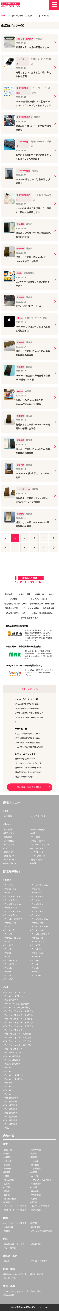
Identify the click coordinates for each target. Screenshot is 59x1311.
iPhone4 (7, 975)
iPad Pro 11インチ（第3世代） (18, 1037)
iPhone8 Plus (37, 949)
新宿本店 (8, 1150)
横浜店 (7, 1191)
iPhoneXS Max (38, 941)
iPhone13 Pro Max (39, 919)
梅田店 (34, 1223)
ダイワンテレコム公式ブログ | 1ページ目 (31, 15)
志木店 (34, 1187)
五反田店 (8, 1161)
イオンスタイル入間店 (41, 1180)
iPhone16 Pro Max (12, 896)
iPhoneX (8, 949)
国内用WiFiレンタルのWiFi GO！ (28, 772)
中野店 (7, 1157)
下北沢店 (35, 1161)
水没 (33, 833)
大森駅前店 (36, 1168)
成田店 (34, 1202)
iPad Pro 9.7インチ (12, 1052)
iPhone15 (35, 908)
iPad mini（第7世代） (14, 996)
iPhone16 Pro (37, 896)
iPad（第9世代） (11, 1101)
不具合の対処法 (11, 608)
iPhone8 (7, 953)
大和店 (7, 1195)
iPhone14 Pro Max (12, 911)
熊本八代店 (9, 1295)
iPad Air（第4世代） (13, 1060)
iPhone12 (8, 934)
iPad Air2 (8, 1068)
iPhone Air (35, 889)
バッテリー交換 (38, 816)
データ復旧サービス (29, 618)
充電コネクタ (37, 859)
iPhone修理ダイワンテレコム (27, 704)
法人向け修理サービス (15, 613)
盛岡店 (7, 1261)
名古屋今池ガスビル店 (14, 1244)
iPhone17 (8, 893)
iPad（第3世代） (11, 1124)
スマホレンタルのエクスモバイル (28, 763)
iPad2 (6, 1128)
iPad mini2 (9, 1090)
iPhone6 (34, 964)
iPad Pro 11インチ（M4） (16, 992)
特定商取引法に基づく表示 (15, 603)
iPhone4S (35, 972)
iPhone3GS (36, 975)
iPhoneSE (35, 956)
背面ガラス (9, 833)
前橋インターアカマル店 (15, 1210)
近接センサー (10, 856)
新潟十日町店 (37, 1274)
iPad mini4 (9, 1083)
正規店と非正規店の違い (42, 613)
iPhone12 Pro (10, 930)
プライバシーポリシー (40, 599)
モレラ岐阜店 (10, 1248)
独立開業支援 (48, 608)
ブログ (51, 594)
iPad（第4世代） (11, 1120)
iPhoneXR (35, 945)
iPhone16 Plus (10, 900)
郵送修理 (9, 594)
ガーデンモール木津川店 (15, 1223)
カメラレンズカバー (40, 844)
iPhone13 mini (37, 923)
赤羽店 (34, 1172)
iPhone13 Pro (10, 923)
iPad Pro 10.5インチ (13, 1049)
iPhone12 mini (37, 930)
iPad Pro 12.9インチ (13, 1030)
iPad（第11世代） (12, 1000)
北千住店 (35, 1165)
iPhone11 (8, 941)
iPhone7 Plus (37, 953)
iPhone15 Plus (10, 908)
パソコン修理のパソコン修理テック (29, 713)
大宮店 (7, 1187)
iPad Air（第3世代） (13, 1064)
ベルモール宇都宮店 (40, 1206)
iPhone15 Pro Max (12, 904)
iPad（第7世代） (11, 1109)
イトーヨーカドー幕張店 (15, 1206)
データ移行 (9, 841)
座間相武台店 (10, 1198)
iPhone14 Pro (37, 911)
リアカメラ (9, 844)
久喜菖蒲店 (36, 1183)
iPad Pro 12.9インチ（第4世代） (19, 1019)
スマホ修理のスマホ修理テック (27, 708)
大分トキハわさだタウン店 (16, 1291)
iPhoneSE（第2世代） (41, 934)
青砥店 (7, 1172)
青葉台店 (35, 1191)
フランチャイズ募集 (30, 608)
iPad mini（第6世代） (14, 1075)
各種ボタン (9, 852)
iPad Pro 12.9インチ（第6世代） (19, 1011)
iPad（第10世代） (12, 1098)
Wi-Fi (33, 863)
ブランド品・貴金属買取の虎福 (27, 742)
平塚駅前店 (36, 1195)
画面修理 (8, 816)
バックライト (10, 863)
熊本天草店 (36, 1291)
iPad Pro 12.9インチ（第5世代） (19, 1015)
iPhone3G (8, 979)
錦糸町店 (8, 1168)
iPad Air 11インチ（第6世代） (17, 1007)
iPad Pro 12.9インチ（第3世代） (19, 1022)
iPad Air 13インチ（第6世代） (17, 1004)
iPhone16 (35, 900)
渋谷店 (7, 1153)
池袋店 (34, 1153)
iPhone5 (7, 972)
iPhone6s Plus (10, 960)
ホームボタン (37, 848)
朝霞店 (7, 1183)
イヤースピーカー (39, 856)
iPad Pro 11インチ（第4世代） (18, 1034)
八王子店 (35, 1176)
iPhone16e (36, 893)
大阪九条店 (9, 1227)
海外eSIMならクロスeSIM (25, 759)
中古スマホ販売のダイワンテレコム (29, 734)
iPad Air (7, 1071)
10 (44, 547)
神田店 (7, 1165)
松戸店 (7, 1202)
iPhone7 (7, 956)
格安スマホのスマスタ (24, 777)
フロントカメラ (38, 841)
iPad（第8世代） (11, 1105)
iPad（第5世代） (11, 1116)
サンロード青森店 (39, 1261)
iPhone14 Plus (10, 915)
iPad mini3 (9, 1086)
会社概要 (13, 599)
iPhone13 (8, 926)
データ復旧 (36, 837)
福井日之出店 (10, 1278)
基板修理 (8, 837)
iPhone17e (9, 885)
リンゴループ (10, 859)
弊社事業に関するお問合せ (29, 787)
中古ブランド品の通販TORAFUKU (29, 747)
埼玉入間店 (9, 1180)
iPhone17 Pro (10, 889)
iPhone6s (35, 960)
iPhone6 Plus (10, 964)
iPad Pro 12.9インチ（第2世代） (19, 1026)
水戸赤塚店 (36, 1210)
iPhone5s (8, 968)
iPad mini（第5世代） (14, 1079)
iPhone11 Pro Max (12, 938)
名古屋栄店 (36, 1244)
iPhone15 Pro (37, 904)
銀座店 (34, 1157)
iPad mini (8, 1094)
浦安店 (34, 1198)
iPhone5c (35, 968)
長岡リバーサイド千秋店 (15, 1274)
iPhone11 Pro (37, 938)
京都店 (7, 1231)
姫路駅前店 (36, 1227)
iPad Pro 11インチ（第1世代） (18, 1045)
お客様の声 (39, 594)
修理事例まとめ (36, 603)
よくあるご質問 (23, 594)
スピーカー (9, 848)
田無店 (7, 1176)
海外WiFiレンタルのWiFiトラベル (28, 768)
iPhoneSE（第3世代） (14, 919)
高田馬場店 (36, 1150)
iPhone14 (35, 915)
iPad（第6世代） (11, 1113)
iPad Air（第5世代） (13, 1056)
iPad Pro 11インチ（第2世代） (18, 1041)
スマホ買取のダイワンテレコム (27, 738)
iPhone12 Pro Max (39, 926)
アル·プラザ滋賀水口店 (41, 1231)
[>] (53, 547)
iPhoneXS (8, 945)
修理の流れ (50, 603)
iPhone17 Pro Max (39, 885)
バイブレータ (37, 852)
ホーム (4, 15)
